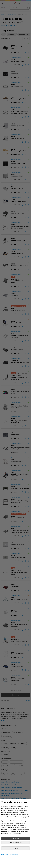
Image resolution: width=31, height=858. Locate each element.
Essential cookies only (15, 843)
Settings (15, 848)
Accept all (15, 838)
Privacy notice (14, 854)
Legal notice (4, 854)
